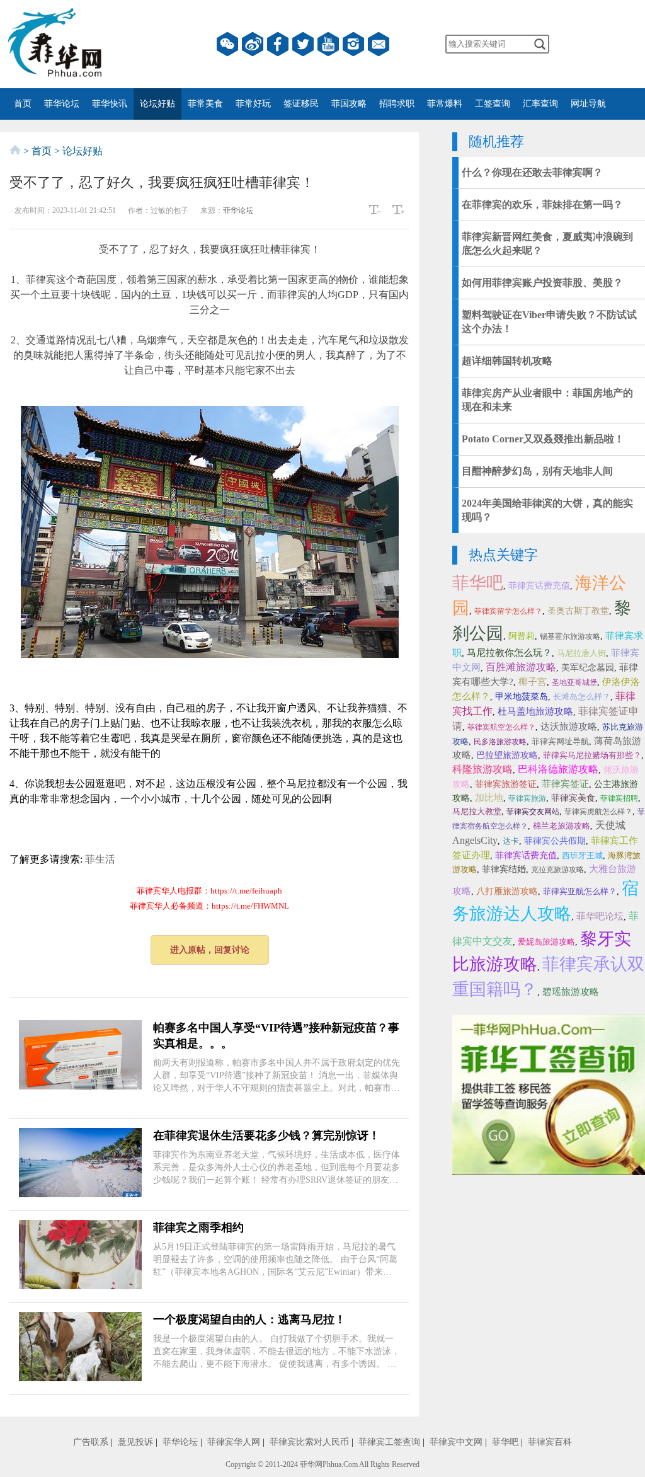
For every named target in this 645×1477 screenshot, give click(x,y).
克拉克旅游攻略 (557, 869)
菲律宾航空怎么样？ (501, 727)
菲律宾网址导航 (560, 741)
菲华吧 (477, 582)
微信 (227, 44)
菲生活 (100, 859)
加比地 (489, 798)
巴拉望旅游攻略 (507, 755)
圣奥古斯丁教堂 (578, 611)
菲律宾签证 (565, 784)
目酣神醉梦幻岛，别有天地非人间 (537, 471)
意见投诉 (135, 1442)
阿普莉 (521, 636)
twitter (303, 44)
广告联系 (90, 1442)
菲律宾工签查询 (389, 1442)
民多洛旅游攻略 (500, 741)
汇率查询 (540, 103)
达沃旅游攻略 (568, 726)
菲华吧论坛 (600, 916)
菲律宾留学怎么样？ (508, 611)
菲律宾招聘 (619, 798)
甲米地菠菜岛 (521, 696)
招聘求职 (396, 103)
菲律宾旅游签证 (506, 784)
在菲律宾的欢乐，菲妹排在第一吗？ (542, 204)
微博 (252, 44)
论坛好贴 (157, 103)
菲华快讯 (109, 103)
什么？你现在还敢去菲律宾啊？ (532, 172)
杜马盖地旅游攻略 (535, 711)
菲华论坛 (61, 103)
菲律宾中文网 (456, 1442)
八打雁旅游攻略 (507, 891)
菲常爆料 (444, 103)
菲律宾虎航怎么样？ (598, 811)
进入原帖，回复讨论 (209, 950)
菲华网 (311, 1464)
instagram (353, 44)
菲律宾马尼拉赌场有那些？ (592, 755)
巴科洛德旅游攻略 (558, 769)
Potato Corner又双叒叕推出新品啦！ (543, 439)
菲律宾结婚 (504, 869)
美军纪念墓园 (587, 667)
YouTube (328, 44)
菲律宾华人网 (233, 1442)
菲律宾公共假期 (555, 841)
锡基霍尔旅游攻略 (570, 636)
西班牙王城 (582, 855)
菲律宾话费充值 (539, 585)
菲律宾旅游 (527, 798)
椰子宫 (532, 682)
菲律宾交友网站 (532, 811)
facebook (277, 44)
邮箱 (378, 44)
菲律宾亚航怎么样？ (580, 891)
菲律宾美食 (573, 798)
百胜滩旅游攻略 (521, 667)
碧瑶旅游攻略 (570, 992)
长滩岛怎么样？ (581, 696)
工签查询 (492, 103)
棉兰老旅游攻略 (561, 825)
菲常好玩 (253, 103)
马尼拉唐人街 (581, 653)
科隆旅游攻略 (482, 769)
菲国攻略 (349, 103)
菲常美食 (205, 103)
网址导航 (588, 103)
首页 (22, 103)
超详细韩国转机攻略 (507, 360)
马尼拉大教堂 (476, 811)
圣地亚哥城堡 (574, 682)
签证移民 (301, 103)
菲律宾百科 (550, 1442)
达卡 (511, 841)
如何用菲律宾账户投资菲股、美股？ (542, 282)
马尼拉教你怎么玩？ (509, 653)
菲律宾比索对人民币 (309, 1442)
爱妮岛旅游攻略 (546, 941)
